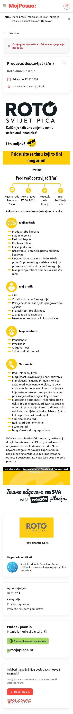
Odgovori (46, 21)
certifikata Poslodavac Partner (44, 564)
